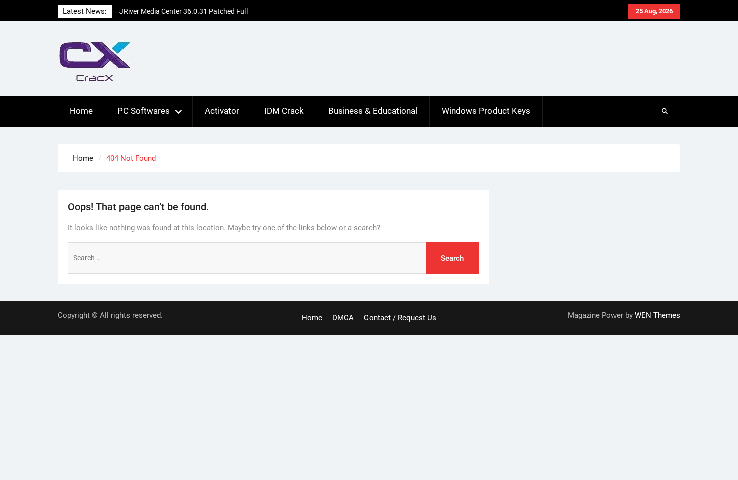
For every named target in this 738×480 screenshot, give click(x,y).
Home (81, 111)
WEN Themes (657, 315)
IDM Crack (284, 111)
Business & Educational (372, 111)
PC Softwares (143, 111)
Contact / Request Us (400, 317)
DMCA (343, 317)
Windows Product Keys (486, 111)
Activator (222, 111)
